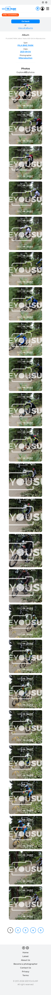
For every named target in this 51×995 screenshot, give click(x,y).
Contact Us (25, 968)
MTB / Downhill (10, 15)
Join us (38, 8)
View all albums (25, 28)
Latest (25, 956)
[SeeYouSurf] (9, 8)
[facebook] (43, 2)
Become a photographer (25, 964)
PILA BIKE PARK (25, 45)
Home (25, 952)
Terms (26, 975)
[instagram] (46, 2)
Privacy (25, 971)
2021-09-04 (25, 52)
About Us (25, 960)
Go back (25, 21)
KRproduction (25, 58)
